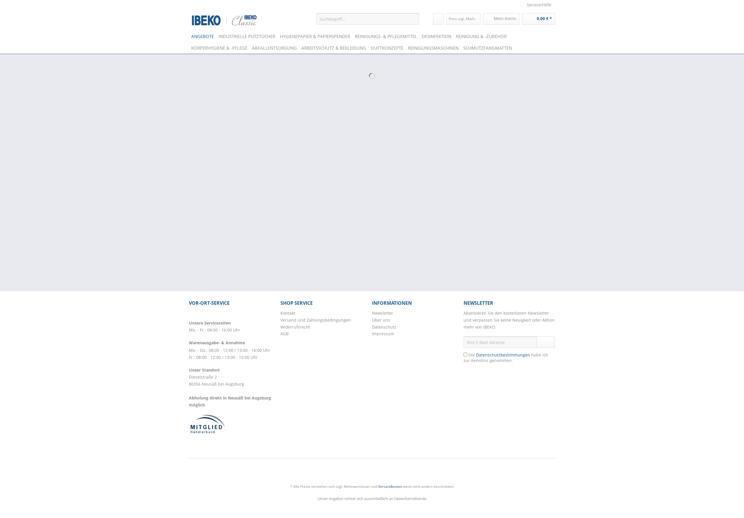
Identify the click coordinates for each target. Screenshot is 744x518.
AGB (284, 333)
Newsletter (382, 313)
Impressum (383, 333)
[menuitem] (367, 19)
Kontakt (287, 313)
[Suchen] (413, 19)
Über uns (381, 320)
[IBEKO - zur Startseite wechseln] (224, 20)
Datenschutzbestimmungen (503, 355)
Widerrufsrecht (295, 327)
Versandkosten (390, 486)
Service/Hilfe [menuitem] (539, 5)
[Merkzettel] (438, 19)
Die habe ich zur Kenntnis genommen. (506, 357)
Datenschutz (384, 327)
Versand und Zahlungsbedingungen (315, 320)
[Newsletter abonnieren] (545, 342)
